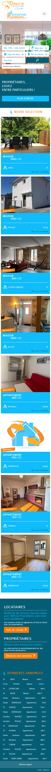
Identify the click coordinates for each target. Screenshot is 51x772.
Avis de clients (15, 629)
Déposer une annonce (19, 655)
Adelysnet (46, 770)
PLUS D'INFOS (25, 98)
